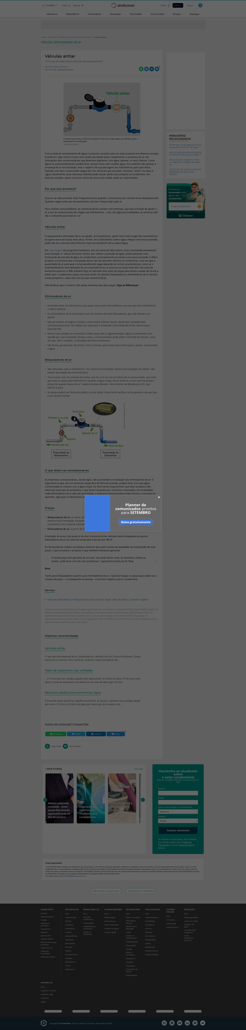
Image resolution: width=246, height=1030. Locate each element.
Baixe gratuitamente (135, 522)
